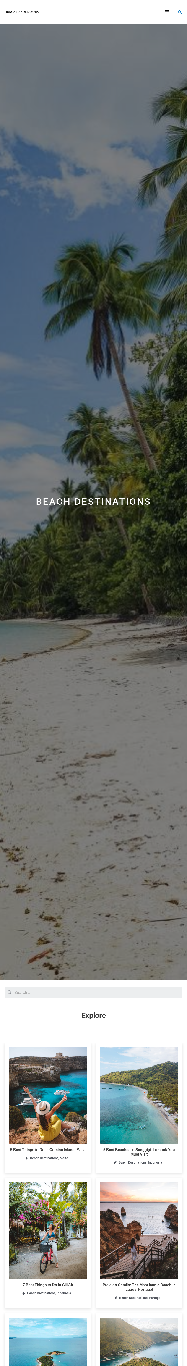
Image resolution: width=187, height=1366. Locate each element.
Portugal (155, 1298)
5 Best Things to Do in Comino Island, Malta (48, 1150)
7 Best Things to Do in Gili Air (48, 1285)
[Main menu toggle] (167, 11)
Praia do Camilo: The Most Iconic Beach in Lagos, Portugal (139, 1287)
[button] (179, 11)
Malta (64, 1158)
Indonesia (155, 1162)
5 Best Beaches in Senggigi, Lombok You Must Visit (139, 1152)
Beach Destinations (44, 1158)
